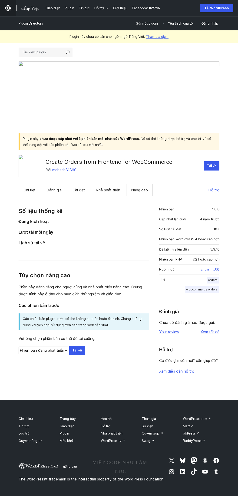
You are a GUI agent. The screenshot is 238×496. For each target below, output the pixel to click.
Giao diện (67, 426)
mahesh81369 (64, 169)
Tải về (211, 166)
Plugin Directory (31, 23)
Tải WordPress (216, 8)
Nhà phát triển (108, 190)
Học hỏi (106, 419)
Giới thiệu (26, 419)
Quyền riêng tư (30, 441)
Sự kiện (147, 426)
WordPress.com (197, 419)
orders (213, 280)
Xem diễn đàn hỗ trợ (176, 371)
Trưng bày (68, 419)
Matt (188, 426)
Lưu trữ (24, 433)
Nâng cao (139, 190)
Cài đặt (79, 190)
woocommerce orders (202, 289)
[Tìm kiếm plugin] (68, 52)
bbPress (191, 433)
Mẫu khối (66, 441)
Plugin (64, 433)
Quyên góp (152, 433)
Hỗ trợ (213, 190)
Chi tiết (29, 190)
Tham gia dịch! (157, 37)
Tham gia (149, 419)
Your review (169, 331)
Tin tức (24, 426)
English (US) (210, 269)
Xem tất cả (210, 331)
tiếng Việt (70, 466)
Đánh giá (54, 190)
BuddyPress (194, 441)
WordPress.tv (113, 441)
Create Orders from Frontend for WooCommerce (109, 161)
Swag (148, 441)
